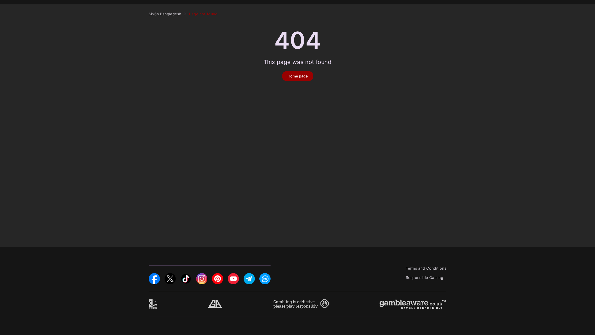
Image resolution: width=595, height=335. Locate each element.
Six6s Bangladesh (165, 14)
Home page (298, 76)
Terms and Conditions (426, 268)
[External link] (153, 302)
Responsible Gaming (424, 277)
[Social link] (154, 276)
